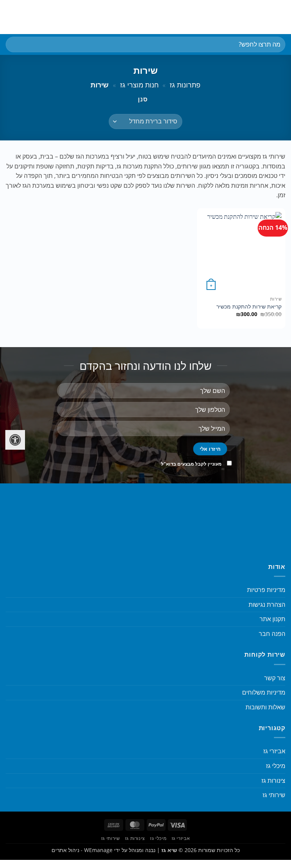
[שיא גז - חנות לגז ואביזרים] (145, 17)
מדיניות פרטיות (266, 590)
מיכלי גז (275, 766)
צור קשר (274, 678)
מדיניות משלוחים (263, 692)
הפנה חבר (272, 633)
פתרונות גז (185, 84)
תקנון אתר (272, 619)
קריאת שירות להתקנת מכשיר (249, 306)
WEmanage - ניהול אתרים (82, 850)
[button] (280, 17)
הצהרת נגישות (267, 604)
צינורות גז (273, 780)
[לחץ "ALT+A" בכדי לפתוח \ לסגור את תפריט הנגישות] (15, 440)
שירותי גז (274, 795)
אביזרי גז (274, 751)
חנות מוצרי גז (139, 84)
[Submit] (14, 44)
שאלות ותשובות (265, 707)
